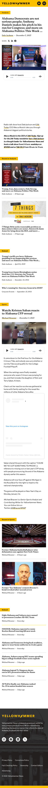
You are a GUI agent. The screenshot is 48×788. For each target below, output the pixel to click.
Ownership (24, 765)
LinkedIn (12, 41)
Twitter (9, 41)
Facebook (15, 41)
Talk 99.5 (20, 147)
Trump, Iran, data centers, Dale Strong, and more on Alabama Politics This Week (20, 190)
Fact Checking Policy (9, 765)
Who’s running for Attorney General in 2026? (22, 288)
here (30, 138)
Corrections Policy (22, 760)
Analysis (5, 13)
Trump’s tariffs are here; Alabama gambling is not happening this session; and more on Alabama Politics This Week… (21, 258)
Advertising (6, 771)
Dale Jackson (7, 35)
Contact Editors (37, 765)
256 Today (31, 136)
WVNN (7, 147)
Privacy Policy (7, 760)
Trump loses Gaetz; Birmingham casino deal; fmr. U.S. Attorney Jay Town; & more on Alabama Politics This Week (19, 274)
